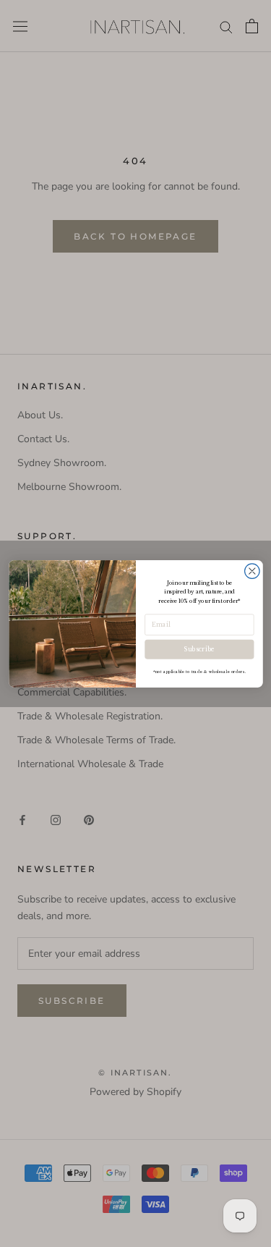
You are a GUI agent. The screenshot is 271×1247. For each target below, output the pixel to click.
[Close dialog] (251, 570)
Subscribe (199, 649)
